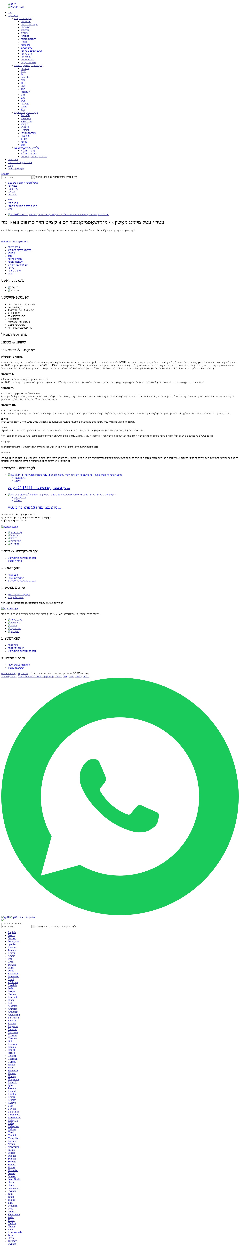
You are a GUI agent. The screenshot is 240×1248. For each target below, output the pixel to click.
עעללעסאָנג (26, 121)
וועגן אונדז (13, 159)
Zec (23, 94)
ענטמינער (26, 21)
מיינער (11, 267)
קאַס (23, 97)
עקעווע (24, 124)
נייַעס (10, 165)
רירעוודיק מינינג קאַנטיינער (34, 156)
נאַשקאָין (25, 103)
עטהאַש (25, 127)
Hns (23, 83)
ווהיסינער (25, 27)
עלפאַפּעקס (26, 47)
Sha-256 (25, 136)
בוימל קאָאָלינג (28, 150)
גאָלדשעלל (26, 30)
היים (10, 12)
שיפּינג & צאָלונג (16, 597)
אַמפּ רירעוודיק (8, 673)
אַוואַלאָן (25, 36)
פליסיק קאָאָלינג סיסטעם (26, 147)
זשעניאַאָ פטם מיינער (31, 50)
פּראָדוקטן (13, 15)
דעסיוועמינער (27, 59)
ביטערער (25, 44)
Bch (23, 74)
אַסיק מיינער (14, 247)
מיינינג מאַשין (14, 270)
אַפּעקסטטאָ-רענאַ (26, 917)
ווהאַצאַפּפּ (6, 241)
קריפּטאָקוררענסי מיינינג (20, 250)
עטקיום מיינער (15, 258)
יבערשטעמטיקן (28, 133)
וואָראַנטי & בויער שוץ (19, 594)
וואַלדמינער (26, 56)
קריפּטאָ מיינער (8, 676)
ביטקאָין (25, 68)
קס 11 (24, 138)
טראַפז (24, 141)
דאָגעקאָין (26, 91)
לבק (23, 88)
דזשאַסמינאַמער (29, 39)
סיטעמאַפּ (23, 673)
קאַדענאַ (25, 130)
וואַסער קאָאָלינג (29, 153)
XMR (24, 106)
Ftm (23, 144)
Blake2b (25, 115)
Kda (23, 109)
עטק (10, 255)
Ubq (23, 100)
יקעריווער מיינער (29, 24)
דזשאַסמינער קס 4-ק (18, 264)
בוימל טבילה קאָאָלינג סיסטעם (23, 182)
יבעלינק (24, 33)
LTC (23, 71)
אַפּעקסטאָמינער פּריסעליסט (22, 557)
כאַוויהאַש (26, 118)
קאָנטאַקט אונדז (16, 168)
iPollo (24, 41)
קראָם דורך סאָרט (23, 18)
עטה (23, 80)
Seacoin (25, 77)
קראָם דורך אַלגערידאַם (26, 112)
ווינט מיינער (26, 53)
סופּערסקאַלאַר (28, 62)
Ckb (23, 86)
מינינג (71, 676)
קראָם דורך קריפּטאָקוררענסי (28, 65)
